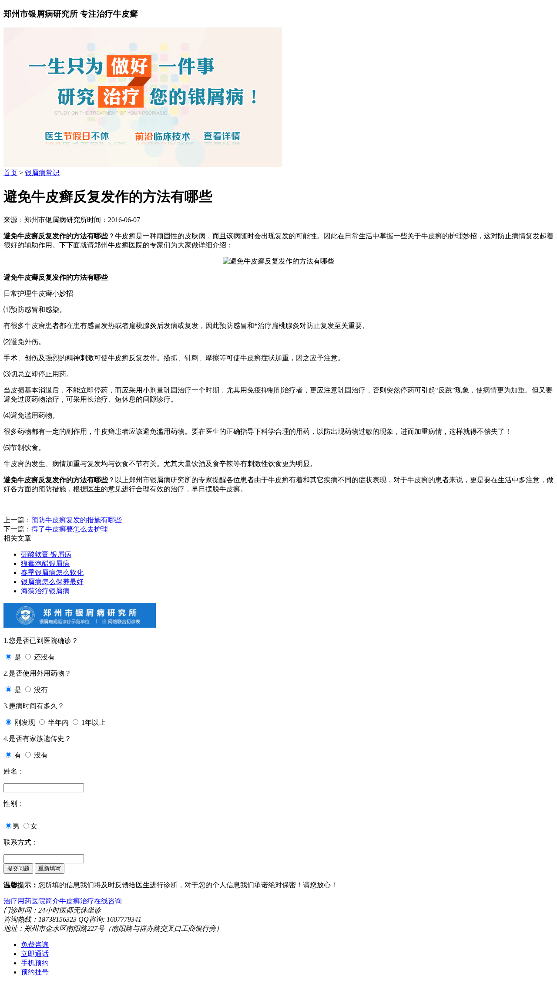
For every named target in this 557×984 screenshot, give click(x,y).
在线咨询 (108, 901)
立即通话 (35, 953)
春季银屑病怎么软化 (52, 572)
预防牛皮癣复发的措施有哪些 (76, 520)
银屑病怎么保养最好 (52, 581)
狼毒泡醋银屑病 (45, 563)
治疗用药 (17, 901)
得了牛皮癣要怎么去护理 (69, 529)
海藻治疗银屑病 (45, 591)
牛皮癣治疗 (76, 901)
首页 (10, 172)
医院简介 (45, 901)
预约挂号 (35, 972)
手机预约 (35, 963)
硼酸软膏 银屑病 (46, 554)
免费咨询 (35, 944)
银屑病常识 (42, 172)
